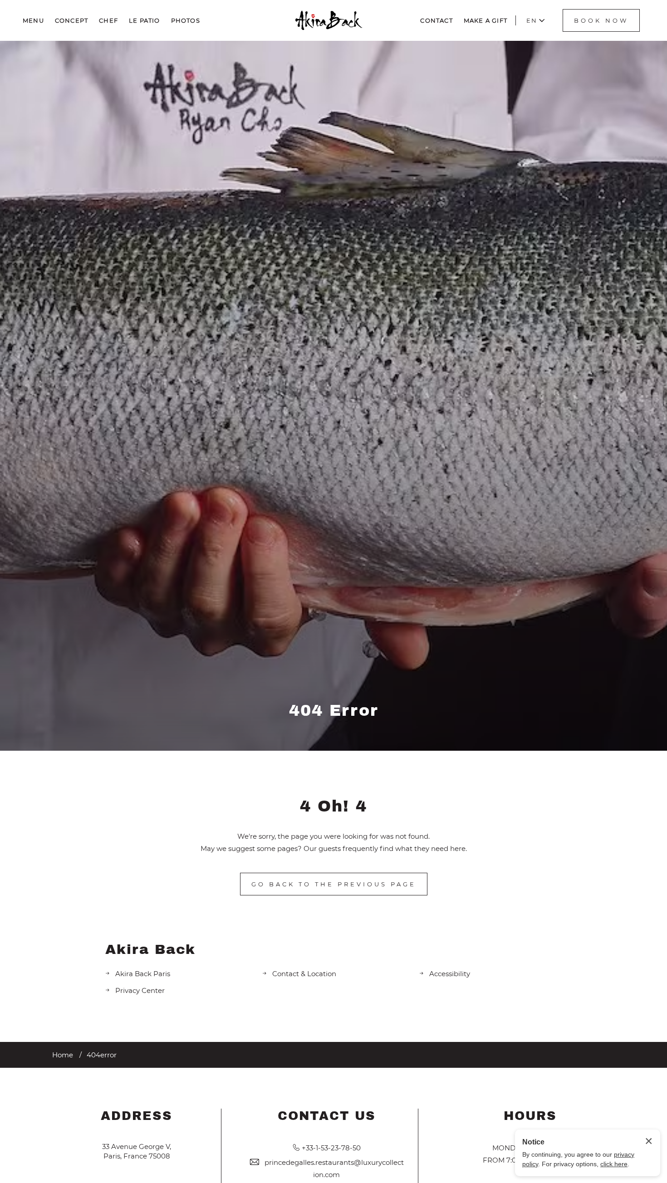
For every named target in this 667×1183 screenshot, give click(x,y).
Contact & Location (304, 973)
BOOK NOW (601, 20)
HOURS (530, 1116)
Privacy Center (140, 990)
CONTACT (436, 20)
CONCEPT (71, 20)
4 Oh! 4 (333, 806)
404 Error (333, 710)
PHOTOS (185, 20)
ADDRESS (136, 1116)
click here (614, 1164)
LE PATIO (144, 20)
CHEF (108, 20)
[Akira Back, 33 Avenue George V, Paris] (329, 20)
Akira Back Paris (142, 973)
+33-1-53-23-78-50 (331, 1148)
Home (62, 1055)
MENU (33, 20)
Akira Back (150, 949)
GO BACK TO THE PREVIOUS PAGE (333, 884)
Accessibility (449, 973)
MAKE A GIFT (485, 20)
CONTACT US (327, 1116)
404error (102, 1055)
